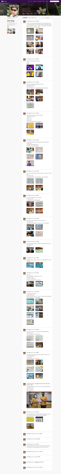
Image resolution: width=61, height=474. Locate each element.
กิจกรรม (31, 13)
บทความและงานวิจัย (39, 1)
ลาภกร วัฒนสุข (29, 21)
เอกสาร (39, 13)
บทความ (35, 13)
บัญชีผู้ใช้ (47, 1)
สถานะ (23, 13)
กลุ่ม (31, 1)
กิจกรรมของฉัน (25, 17)
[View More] (48, 14)
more (13, 32)
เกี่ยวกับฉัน (27, 13)
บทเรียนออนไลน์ (44, 13)
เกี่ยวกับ (43, 1)
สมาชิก (29, 1)
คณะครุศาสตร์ (39, 462)
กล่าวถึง (29, 17)
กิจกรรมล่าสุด (34, 1)
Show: (43, 17)
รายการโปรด (32, 17)
